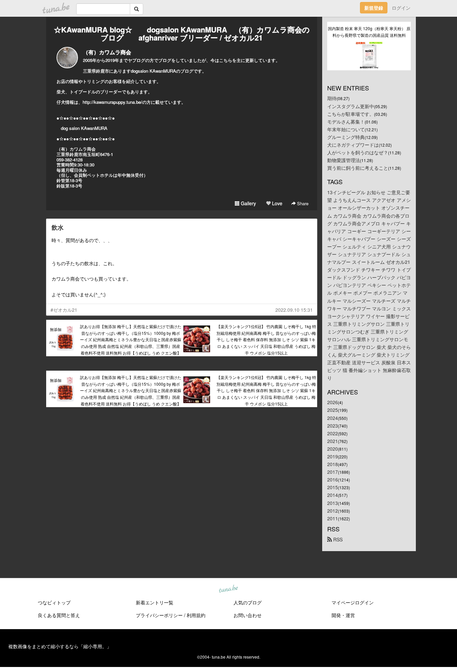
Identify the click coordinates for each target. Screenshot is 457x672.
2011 (332, 518)
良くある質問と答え (59, 615)
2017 (332, 471)
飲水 (58, 227)
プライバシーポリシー (159, 615)
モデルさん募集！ (346, 121)
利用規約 (196, 615)
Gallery (248, 203)
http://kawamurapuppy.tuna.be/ (112, 102)
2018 (332, 464)
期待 (332, 98)
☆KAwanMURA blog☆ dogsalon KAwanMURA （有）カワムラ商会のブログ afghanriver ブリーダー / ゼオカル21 (182, 33)
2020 (332, 448)
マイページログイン (353, 602)
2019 (332, 456)
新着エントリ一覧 (154, 602)
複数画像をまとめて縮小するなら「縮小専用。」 (59, 646)
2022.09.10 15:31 (294, 309)
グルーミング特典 (346, 137)
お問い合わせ (248, 615)
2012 (332, 510)
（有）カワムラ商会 (107, 52)
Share (302, 203)
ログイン (401, 7)
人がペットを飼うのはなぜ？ (357, 152)
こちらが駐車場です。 (350, 113)
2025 (332, 409)
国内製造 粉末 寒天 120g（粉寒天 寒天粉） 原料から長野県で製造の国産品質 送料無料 (369, 31)
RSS (337, 539)
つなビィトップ (54, 602)
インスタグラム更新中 (350, 106)
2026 (332, 402)
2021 (332, 441)
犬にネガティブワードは (353, 144)
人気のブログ (248, 602)
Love (276, 203)
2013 (332, 503)
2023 (332, 425)
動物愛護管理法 (343, 160)
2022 (332, 433)
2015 (332, 487)
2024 (332, 418)
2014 (332, 495)
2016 (332, 479)
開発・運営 (343, 615)
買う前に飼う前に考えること (357, 167)
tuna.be (228, 589)
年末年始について (346, 129)
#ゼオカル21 (64, 309)
